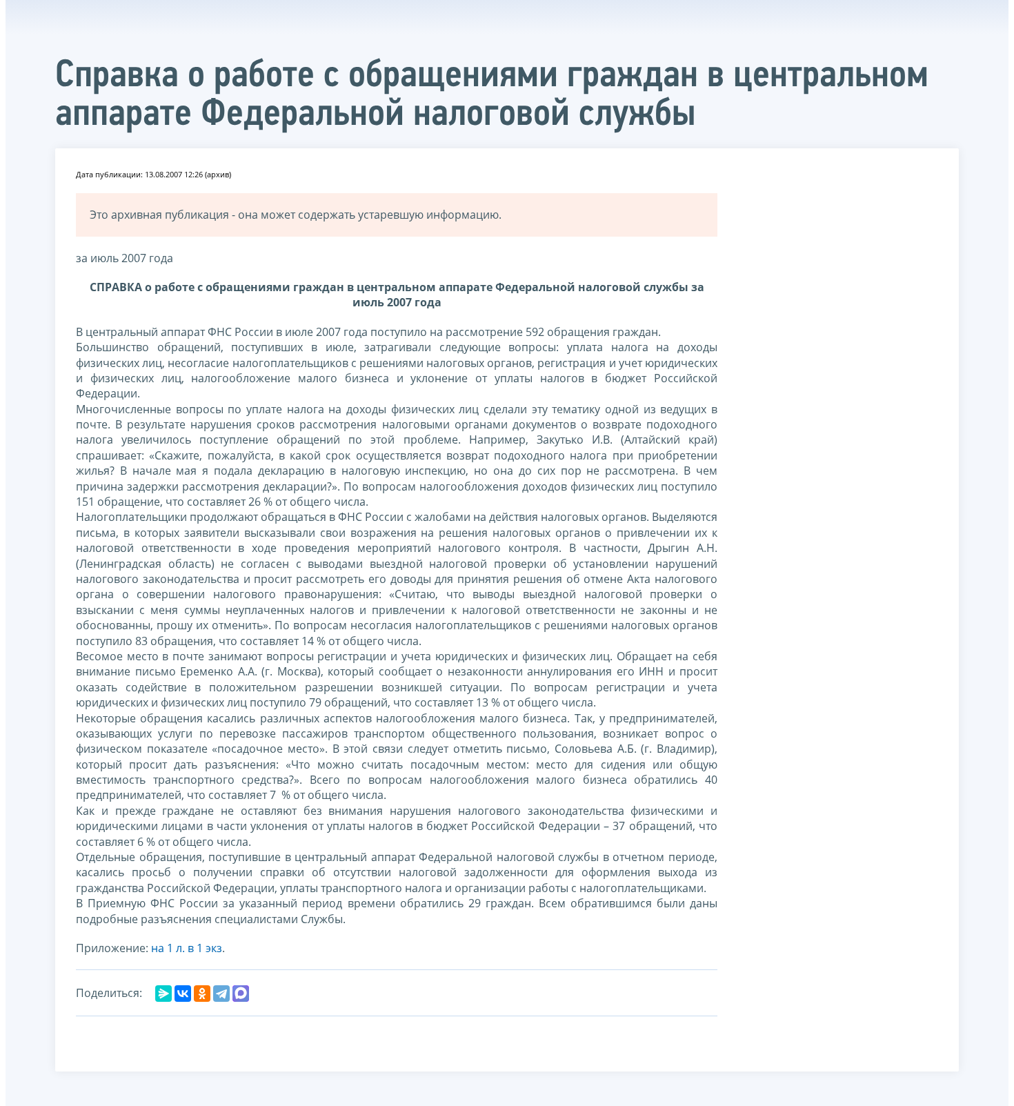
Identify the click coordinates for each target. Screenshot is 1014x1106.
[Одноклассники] (202, 993)
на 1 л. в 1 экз (186, 948)
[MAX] (240, 993)
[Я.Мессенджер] (163, 993)
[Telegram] (221, 993)
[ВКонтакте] (183, 993)
